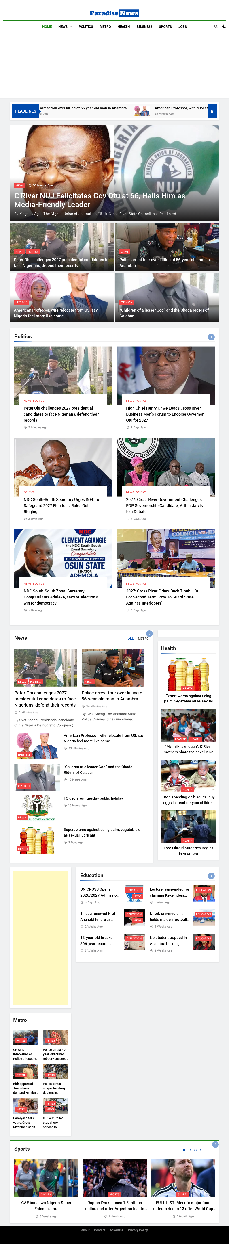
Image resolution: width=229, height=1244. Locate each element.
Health (124, 27)
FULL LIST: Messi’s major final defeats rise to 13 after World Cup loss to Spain (183, 1208)
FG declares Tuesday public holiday (93, 798)
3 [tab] (195, 1150)
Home (47, 27)
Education (134, 890)
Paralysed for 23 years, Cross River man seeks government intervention (24, 1127)
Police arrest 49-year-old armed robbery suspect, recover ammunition (54, 1058)
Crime (125, 252)
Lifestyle (21, 302)
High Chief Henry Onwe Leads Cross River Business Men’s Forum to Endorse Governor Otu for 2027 (165, 414)
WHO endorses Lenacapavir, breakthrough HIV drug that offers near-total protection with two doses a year (101, 204)
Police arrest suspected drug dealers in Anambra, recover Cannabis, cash (55, 1092)
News (63, 27)
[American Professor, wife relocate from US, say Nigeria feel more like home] (94, 111)
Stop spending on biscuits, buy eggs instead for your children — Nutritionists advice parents (188, 803)
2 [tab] (190, 1150)
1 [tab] (184, 1150)
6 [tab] (213, 1150)
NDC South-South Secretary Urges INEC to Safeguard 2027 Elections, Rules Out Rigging (61, 505)
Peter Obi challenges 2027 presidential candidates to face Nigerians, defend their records (61, 414)
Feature (180, 739)
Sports (165, 27)
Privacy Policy (138, 1230)
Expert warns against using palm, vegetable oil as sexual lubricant (188, 701)
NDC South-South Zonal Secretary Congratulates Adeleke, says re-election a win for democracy (61, 597)
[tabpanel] (46, 1189)
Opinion (126, 302)
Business (144, 27)
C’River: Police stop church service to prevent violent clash (53, 1127)
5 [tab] (207, 1150)
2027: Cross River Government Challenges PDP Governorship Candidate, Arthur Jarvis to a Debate (164, 505)
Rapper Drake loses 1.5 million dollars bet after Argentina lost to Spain (114, 1208)
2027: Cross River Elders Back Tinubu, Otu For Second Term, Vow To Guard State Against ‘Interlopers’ (163, 597)
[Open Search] (216, 26)
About (85, 1230)
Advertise (116, 1230)
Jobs (182, 27)
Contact (99, 1230)
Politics (86, 27)
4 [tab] (201, 1150)
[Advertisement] (114, 66)
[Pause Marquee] (212, 111)
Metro (105, 27)
